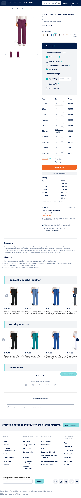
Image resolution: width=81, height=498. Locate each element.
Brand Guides (47, 441)
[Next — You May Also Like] (77, 339)
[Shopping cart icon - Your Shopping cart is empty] (77, 5)
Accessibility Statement (45, 491)
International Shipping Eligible (50, 456)
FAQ (66, 443)
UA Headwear (28, 9)
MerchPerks (69, 461)
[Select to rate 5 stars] (54, 384)
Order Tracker (70, 450)
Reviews (7, 465)
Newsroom (8, 461)
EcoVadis (7, 454)
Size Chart (45, 159)
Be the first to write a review (51, 21)
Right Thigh (53, 69)
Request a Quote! (58, 201)
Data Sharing (33, 491)
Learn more (37, 407)
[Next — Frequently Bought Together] (74, 295)
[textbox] (40, 402)
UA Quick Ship (28, 3)
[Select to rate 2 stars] (33, 384)
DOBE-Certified (9, 457)
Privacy (25, 491)
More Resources (48, 465)
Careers (7, 445)
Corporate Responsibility (10, 449)
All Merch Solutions (28, 467)
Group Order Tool (30, 445)
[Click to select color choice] (43, 35)
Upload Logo (53, 79)
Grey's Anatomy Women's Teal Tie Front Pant (35, 357)
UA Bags (37, 9)
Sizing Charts (4, 491)
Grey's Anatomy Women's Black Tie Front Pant (14, 313)
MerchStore (28, 448)
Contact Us (69, 446)
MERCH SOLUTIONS (30, 436)
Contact (66, 3)
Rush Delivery (46, 215)
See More (75, 35)
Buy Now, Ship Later (29, 453)
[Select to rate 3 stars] (40, 384)
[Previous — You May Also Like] (3, 339)
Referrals (68, 457)
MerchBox (27, 441)
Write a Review (68, 374)
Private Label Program (28, 462)
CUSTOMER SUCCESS (68, 437)
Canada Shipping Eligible (50, 461)
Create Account (71, 425)
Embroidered (53, 57)
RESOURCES (46, 436)
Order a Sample (54, 61)
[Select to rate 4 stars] (47, 384)
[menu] (28, 3)
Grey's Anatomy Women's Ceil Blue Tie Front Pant (35, 313)
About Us (7, 441)
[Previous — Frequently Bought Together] (6, 295)
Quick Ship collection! (51, 230)
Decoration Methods (49, 452)
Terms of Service (15, 491)
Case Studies (47, 445)
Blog (43, 448)
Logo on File (53, 84)
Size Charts (69, 465)
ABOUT (6, 436)
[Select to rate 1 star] (26, 384)
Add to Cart (59, 167)
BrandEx (27, 457)
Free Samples (70, 454)
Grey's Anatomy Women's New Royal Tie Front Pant (56, 313)
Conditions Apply (72, 207)
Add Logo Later (54, 88)
